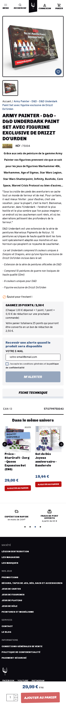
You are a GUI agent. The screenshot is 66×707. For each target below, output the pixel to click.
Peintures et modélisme (18, 612)
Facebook (8, 680)
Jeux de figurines (13, 594)
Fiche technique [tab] (33, 393)
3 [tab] (36, 526)
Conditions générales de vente (22, 646)
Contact (7, 626)
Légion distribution (15, 551)
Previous (4, 444)
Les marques (10, 563)
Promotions (10, 577)
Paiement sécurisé (14, 658)
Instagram (38, 680)
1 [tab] (25, 526)
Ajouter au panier (40, 697)
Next (61, 444)
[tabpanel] (16, 516)
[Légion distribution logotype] (33, 5)
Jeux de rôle (9, 606)
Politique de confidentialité (21, 652)
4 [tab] (41, 526)
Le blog (6, 632)
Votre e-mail (14, 351)
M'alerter (24, 376)
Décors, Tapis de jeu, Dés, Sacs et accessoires (32, 583)
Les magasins (11, 557)
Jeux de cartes (11, 589)
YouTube (23, 680)
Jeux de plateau (12, 600)
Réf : (19, 146)
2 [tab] (30, 526)
